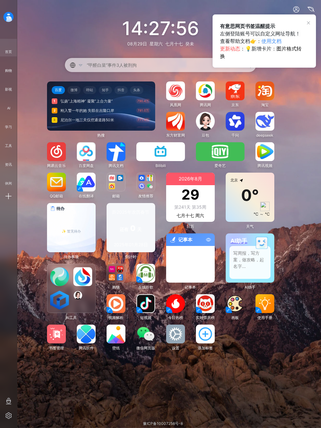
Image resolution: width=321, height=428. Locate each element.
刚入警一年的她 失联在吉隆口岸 (87, 110)
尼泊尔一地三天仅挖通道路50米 (87, 119)
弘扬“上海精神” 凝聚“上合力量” (87, 101)
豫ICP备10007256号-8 (163, 423)
